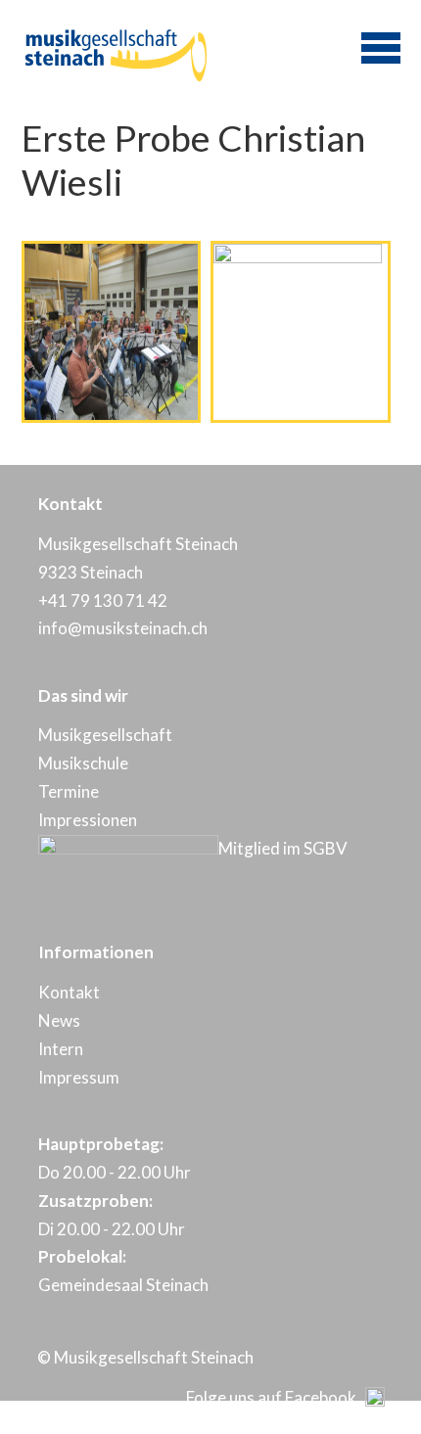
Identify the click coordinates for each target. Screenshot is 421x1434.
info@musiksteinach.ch (123, 628)
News (59, 1020)
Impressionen (87, 820)
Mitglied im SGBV (283, 848)
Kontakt (69, 992)
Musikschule (83, 763)
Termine (68, 791)
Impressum (78, 1077)
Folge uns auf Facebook (275, 1397)
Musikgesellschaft (105, 734)
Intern (60, 1049)
